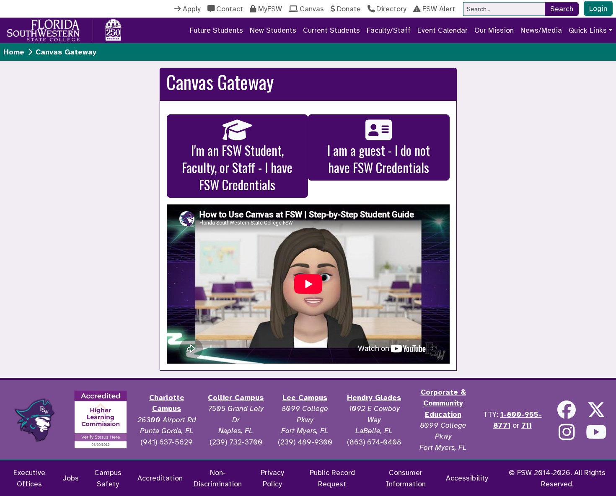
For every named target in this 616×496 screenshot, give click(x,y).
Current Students (331, 30)
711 (526, 425)
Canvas (312, 8)
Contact (229, 8)
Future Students (216, 30)
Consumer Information (406, 478)
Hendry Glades (374, 397)
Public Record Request (332, 478)
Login (598, 8)
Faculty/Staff (389, 30)
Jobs (70, 478)
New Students (273, 30)
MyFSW (270, 8)
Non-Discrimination (218, 478)
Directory (391, 8)
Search (561, 8)
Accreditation (160, 478)
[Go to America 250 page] (113, 28)
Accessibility (467, 478)
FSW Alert (438, 8)
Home (13, 52)
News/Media (541, 30)
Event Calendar (442, 30)
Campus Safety (108, 478)
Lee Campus (304, 397)
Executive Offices (29, 478)
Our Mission (494, 30)
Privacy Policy (272, 478)
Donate (349, 8)
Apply (192, 8)
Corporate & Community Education (443, 403)
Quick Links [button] (588, 30)
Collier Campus (236, 397)
